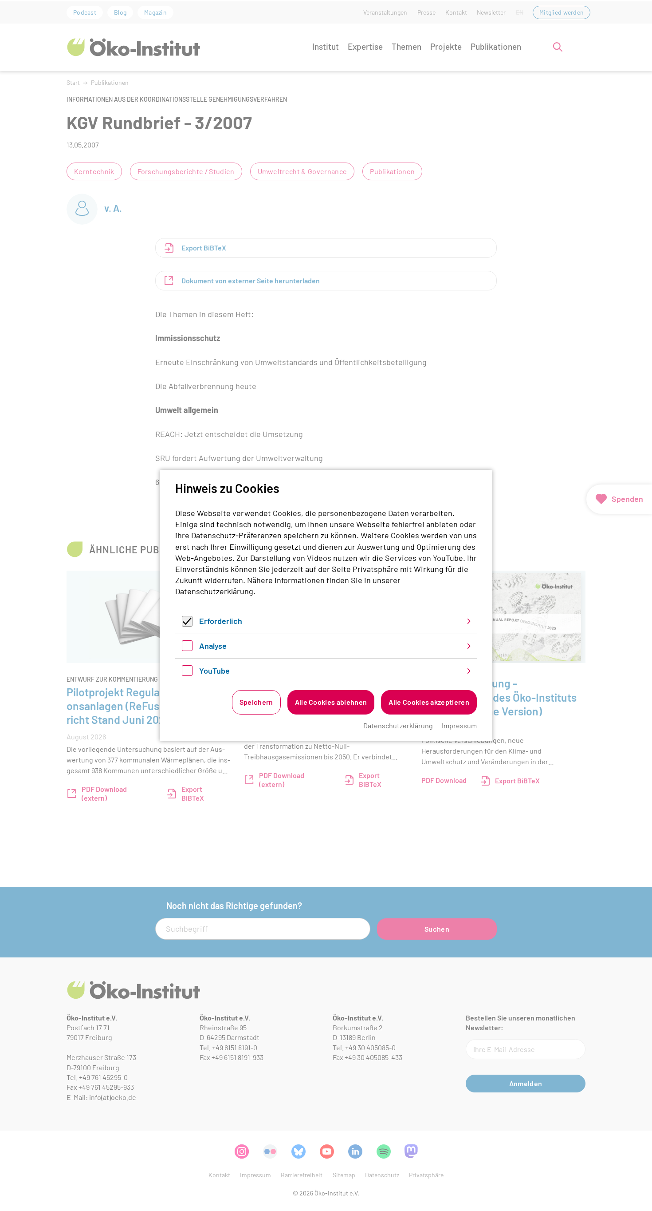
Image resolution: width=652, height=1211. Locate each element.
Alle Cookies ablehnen (331, 702)
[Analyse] (187, 648)
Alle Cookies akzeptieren (429, 702)
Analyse (213, 646)
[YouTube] (187, 673)
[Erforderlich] (187, 623)
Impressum (459, 725)
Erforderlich (220, 621)
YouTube (214, 670)
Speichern (256, 702)
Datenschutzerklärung (214, 591)
